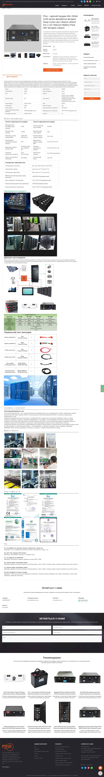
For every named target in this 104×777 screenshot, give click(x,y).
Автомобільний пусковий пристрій (63, 753)
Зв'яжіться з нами (96, 5)
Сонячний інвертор (59, 749)
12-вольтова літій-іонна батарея (62, 764)
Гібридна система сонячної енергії (63, 758)
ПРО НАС (86, 5)
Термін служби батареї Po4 (90, 63)
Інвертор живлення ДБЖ (61, 760)
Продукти (64, 5)
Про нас (36, 753)
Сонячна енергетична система (91, 60)
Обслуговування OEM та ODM (41, 751)
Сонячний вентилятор (89, 57)
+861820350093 (84, 600)
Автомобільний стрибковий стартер (90, 67)
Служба (73, 5)
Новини (79, 5)
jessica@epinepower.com (33, 600)
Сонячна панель (59, 755)
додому (57, 5)
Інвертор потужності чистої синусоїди (64, 762)
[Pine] (102, 387)
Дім (35, 746)
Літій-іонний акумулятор (60, 751)
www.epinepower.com (57, 600)
